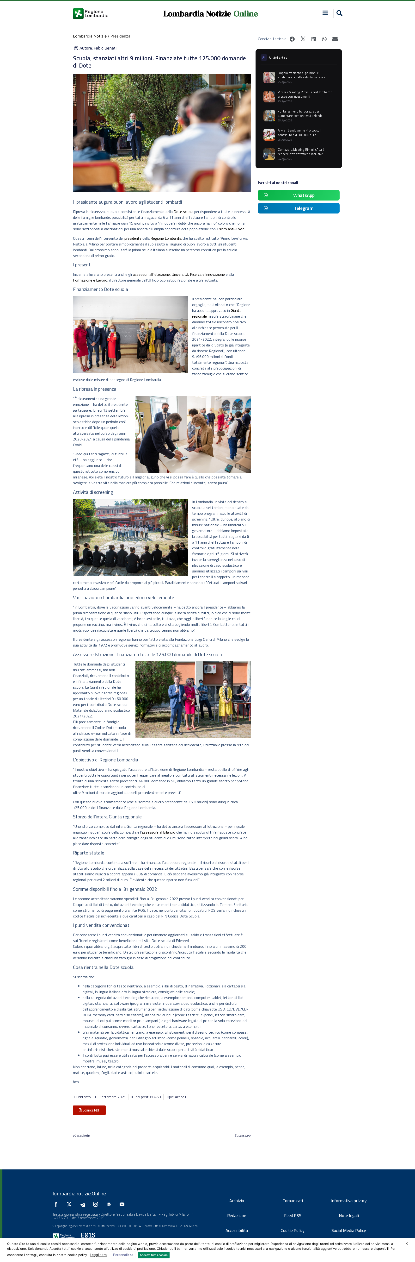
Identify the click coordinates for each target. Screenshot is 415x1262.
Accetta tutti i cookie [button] (154, 1255)
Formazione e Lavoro (90, 280)
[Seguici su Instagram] (96, 1204)
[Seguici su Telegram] (83, 1204)
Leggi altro (98, 1255)
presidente (132, 238)
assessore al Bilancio (158, 832)
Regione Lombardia (166, 238)
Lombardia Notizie (197, 13)
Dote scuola (183, 211)
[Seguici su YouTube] (123, 1204)
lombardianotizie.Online (79, 1193)
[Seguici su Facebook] (57, 1204)
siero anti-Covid (231, 229)
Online (246, 13)
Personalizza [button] (123, 1255)
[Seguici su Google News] (110, 1204)
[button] (325, 13)
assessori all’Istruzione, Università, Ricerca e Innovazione (179, 274)
